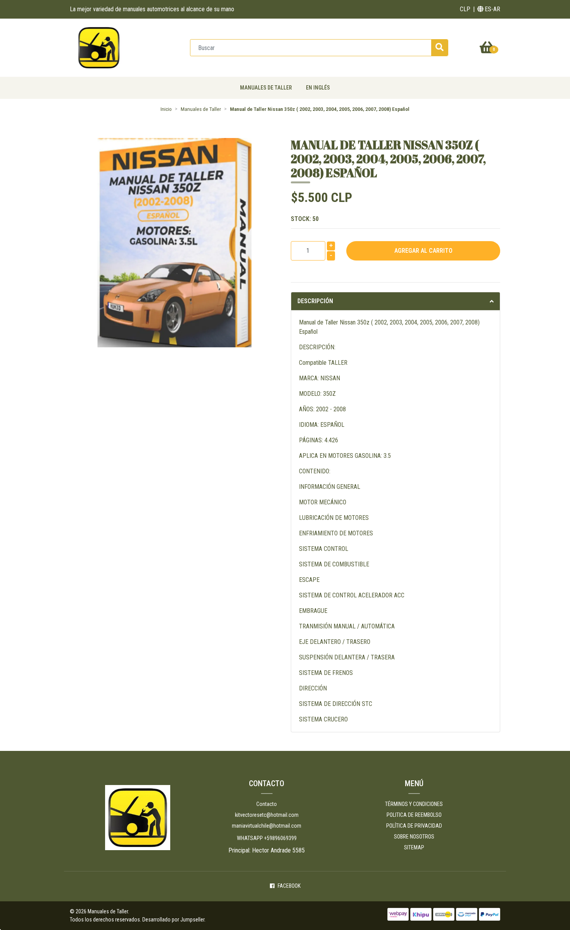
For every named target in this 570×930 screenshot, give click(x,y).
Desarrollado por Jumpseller (173, 919)
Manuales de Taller (266, 88)
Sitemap (414, 847)
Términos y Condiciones (414, 804)
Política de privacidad (414, 826)
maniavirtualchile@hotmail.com (266, 826)
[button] (465, 9)
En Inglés (318, 88)
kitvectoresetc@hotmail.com (267, 815)
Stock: (305, 219)
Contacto (266, 804)
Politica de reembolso (414, 815)
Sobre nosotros (414, 836)
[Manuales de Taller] (99, 47)
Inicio (166, 109)
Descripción (315, 301)
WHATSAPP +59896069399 (267, 838)
